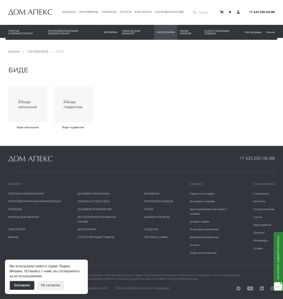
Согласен (22, 285)
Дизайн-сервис (200, 221)
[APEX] (30, 159)
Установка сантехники (204, 229)
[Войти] (238, 12)
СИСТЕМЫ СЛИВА (156, 237)
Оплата (194, 245)
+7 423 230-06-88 (262, 12)
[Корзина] (222, 12)
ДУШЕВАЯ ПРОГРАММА (93, 193)
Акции (270, 32)
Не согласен (50, 285)
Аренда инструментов (204, 237)
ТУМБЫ (149, 209)
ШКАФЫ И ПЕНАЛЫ (157, 217)
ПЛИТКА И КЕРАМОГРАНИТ (20, 32)
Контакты (143, 11)
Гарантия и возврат (202, 193)
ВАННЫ (13, 237)
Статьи (257, 217)
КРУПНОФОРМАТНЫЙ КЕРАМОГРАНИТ (63, 32)
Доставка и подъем (202, 201)
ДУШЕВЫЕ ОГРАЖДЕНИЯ (94, 209)
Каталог (69, 11)
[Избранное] (230, 12)
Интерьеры (89, 11)
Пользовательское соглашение (142, 288)
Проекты (109, 11)
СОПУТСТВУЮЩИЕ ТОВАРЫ (216, 32)
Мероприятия (262, 224)
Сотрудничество (169, 11)
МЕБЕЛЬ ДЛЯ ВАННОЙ (131, 32)
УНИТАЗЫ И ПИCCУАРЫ (93, 201)
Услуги (126, 11)
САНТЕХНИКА (165, 32)
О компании (261, 193)
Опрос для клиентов (203, 252)
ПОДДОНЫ (151, 229)
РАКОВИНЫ (151, 193)
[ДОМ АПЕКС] (238, 288)
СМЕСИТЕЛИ (16, 229)
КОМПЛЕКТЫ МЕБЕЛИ (158, 201)
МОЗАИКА (110, 32)
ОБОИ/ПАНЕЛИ (185, 32)
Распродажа (253, 32)
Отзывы (258, 248)
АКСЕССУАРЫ (86, 229)
